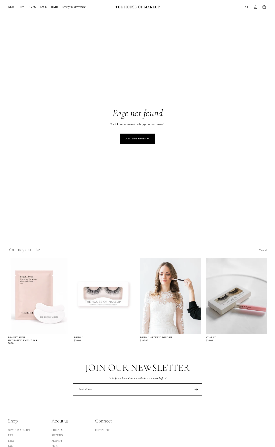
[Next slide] (63, 296)
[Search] (246, 7)
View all (263, 250)
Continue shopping (137, 138)
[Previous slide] (14, 296)
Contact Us (102, 430)
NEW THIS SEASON (19, 430)
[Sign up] (196, 389)
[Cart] (264, 7)
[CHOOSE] (62, 328)
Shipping (57, 435)
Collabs (57, 430)
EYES (11, 440)
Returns (57, 440)
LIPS (10, 435)
